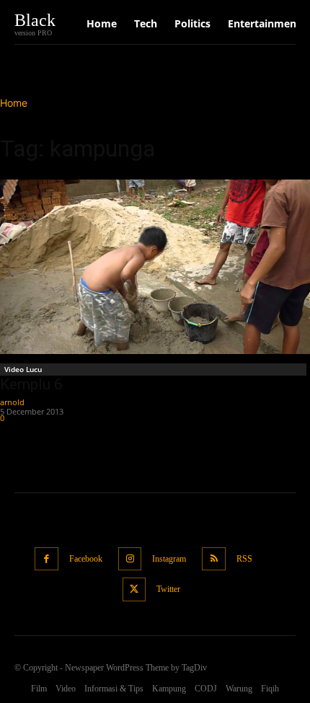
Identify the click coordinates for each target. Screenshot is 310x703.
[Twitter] (134, 589)
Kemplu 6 (31, 384)
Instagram (169, 558)
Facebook (85, 558)
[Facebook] (46, 559)
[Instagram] (130, 559)
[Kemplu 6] (155, 267)
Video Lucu (23, 369)
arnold (12, 402)
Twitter (168, 589)
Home (13, 103)
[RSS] (214, 559)
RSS (244, 558)
